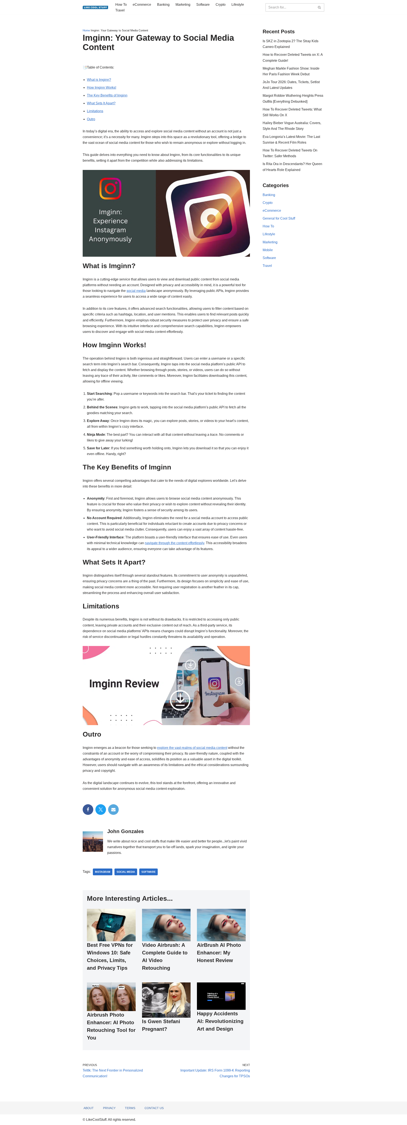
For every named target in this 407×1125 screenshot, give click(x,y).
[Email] (113, 809)
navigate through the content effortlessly (174, 543)
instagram (102, 871)
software (148, 871)
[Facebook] (88, 809)
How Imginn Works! (101, 87)
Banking (163, 4)
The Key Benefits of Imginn (107, 95)
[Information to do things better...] (95, 7)
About (89, 1108)
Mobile (268, 250)
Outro (91, 119)
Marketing (183, 4)
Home (86, 30)
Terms (130, 1108)
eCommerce (142, 4)
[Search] (319, 7)
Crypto (221, 4)
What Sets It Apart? (101, 103)
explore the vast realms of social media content (192, 748)
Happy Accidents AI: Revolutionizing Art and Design (220, 1021)
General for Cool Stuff (279, 218)
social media (136, 291)
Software (203, 4)
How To (121, 4)
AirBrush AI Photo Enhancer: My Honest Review (219, 952)
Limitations (95, 111)
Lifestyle (237, 4)
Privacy (109, 1108)
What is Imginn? (99, 79)
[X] (100, 809)
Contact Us (154, 1108)
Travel (120, 10)
